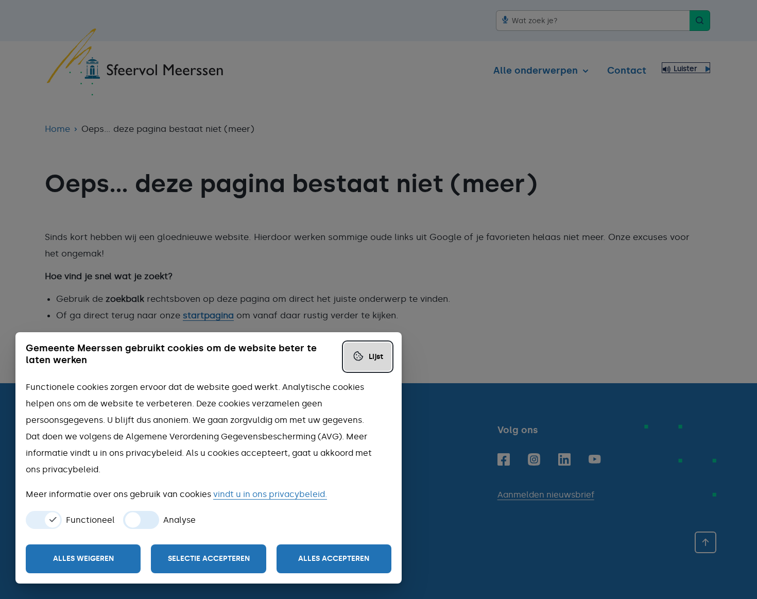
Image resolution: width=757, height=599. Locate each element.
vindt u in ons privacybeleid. (270, 494)
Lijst (376, 356)
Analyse (179, 520)
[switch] (44, 520)
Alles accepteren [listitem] (333, 558)
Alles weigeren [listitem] (83, 558)
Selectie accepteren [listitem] (209, 558)
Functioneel (90, 520)
